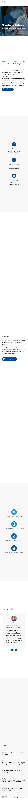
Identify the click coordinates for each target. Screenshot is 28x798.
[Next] (16, 650)
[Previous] (12, 650)
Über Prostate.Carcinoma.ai (8, 359)
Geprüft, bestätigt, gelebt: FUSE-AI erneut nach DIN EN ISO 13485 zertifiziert (13, 780)
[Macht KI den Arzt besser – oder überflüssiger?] (14, 766)
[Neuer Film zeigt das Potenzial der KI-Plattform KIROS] (14, 784)
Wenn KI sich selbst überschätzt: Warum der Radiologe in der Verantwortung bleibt (14, 763)
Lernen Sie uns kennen (7, 89)
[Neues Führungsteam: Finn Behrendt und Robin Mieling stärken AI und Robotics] (14, 794)
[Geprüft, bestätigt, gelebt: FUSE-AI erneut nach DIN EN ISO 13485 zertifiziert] (14, 776)
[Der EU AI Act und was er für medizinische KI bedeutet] (14, 749)
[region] (14, 632)
